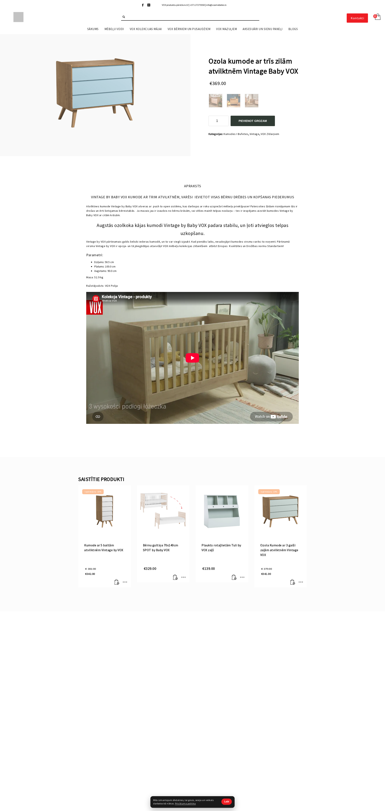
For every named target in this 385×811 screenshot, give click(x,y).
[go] (124, 16)
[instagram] (149, 5)
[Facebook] (143, 5)
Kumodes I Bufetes (236, 134)
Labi (226, 801)
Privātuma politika (185, 803)
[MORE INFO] (125, 582)
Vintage (254, 134)
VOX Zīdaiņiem (270, 134)
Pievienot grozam (253, 121)
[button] (117, 582)
